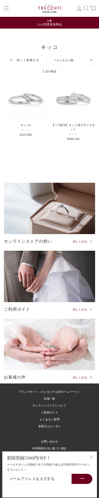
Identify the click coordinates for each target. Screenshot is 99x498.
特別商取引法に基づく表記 (49, 448)
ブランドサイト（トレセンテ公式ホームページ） (49, 391)
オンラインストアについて (49, 405)
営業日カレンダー (49, 426)
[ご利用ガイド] (49, 276)
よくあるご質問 (49, 419)
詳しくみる (80, 241)
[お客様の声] (49, 344)
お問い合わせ (49, 441)
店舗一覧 (49, 398)
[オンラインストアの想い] (49, 208)
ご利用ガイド (49, 412)
